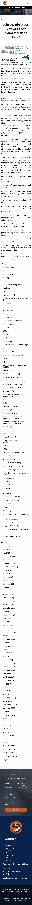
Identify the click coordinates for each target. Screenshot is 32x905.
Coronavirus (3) (8, 267)
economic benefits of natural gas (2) (15, 299)
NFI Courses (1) (8, 391)
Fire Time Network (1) (11, 338)
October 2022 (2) (9, 643)
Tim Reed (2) (8, 445)
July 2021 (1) (7, 684)
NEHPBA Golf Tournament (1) (14, 381)
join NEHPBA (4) (9, 488)
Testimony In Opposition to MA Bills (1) (14, 441)
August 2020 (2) (9, 718)
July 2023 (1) (7, 618)
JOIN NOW (16, 809)
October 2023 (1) (9, 612)
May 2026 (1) (7, 553)
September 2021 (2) (10, 680)
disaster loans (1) (9, 295)
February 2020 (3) (9, 739)
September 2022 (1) (10, 646)
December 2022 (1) (10, 639)
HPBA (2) (6, 348)
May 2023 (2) (8, 625)
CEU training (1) (8, 324)
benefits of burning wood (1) (13, 285)
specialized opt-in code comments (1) (16, 515)
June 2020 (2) (8, 725)
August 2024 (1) (9, 594)
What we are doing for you (14, 858)
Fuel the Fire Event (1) (11, 341)
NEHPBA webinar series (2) (13, 388)
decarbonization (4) (10, 292)
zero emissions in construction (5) (15, 536)
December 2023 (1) (10, 608)
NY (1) (5, 403)
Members (9, 850)
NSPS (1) (6, 278)
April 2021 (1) (7, 694)
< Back (4, 19)
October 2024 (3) (9, 587)
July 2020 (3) (7, 722)
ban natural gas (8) (10, 459)
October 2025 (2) (9, 563)
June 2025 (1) (8, 574)
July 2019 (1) (7, 763)
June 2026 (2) (8, 550)
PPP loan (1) (7, 427)
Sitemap (8, 860)
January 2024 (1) (9, 605)
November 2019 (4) (10, 749)
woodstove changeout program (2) (16, 529)
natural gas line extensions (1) (14, 497)
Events (8, 853)
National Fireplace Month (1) (13, 406)
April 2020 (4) (8, 732)
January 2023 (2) (9, 636)
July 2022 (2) (7, 653)
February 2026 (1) (9, 556)
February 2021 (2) (9, 698)
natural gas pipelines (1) (12, 500)
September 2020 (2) (10, 715)
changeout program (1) (11, 470)
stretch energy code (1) (11, 519)
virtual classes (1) (9, 522)
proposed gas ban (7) (11, 310)
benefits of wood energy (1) (13, 466)
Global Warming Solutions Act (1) (15, 345)
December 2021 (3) (10, 670)
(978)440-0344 (17, 7)
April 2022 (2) (8, 656)
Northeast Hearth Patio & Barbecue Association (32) (13, 417)
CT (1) (5, 331)
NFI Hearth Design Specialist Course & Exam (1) (14, 395)
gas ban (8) (7, 303)
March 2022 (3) (8, 660)
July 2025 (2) (7, 570)
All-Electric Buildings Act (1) (13, 321)
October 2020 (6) (9, 712)
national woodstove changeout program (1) (15, 492)
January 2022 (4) (9, 667)
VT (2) (5, 449)
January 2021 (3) (9, 701)
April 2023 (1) (7, 629)
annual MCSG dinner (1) (12, 456)
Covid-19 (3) (7, 334)
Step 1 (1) (6, 281)
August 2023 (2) (9, 615)
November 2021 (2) (10, 674)
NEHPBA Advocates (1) (11, 374)
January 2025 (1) (9, 581)
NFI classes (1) (8, 271)
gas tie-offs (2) (8, 485)
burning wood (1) (9, 288)
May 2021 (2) (7, 691)
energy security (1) (9, 478)
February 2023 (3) (9, 632)
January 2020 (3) (9, 743)
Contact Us (9, 855)
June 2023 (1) (8, 622)
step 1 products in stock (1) (13, 314)
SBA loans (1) (7, 434)
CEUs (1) (6, 328)
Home (8, 843)
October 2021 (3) (9, 677)
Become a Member (12, 848)
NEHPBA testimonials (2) (12, 384)
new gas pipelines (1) (11, 507)
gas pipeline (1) (8, 482)
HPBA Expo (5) (8, 352)
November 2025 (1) (10, 560)
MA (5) (5, 359)
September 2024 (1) (10, 591)
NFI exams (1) (8, 274)
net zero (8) (7, 504)
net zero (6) (7, 307)
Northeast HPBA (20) (11, 413)
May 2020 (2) (8, 729)
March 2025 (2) (8, 577)
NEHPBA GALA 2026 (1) (11, 377)
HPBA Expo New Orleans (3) (13, 355)
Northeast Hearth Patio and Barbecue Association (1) (13, 422)
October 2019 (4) (9, 753)
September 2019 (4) (10, 756)
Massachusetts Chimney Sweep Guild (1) (15, 366)
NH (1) (5, 400)
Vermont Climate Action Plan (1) (15, 452)
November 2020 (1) (10, 708)
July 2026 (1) (7, 546)
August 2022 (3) (9, 649)
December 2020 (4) (10, 705)
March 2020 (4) (8, 736)
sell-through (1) (8, 511)
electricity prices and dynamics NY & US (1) (16, 474)
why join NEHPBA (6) (11, 526)
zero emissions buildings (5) (13, 533)
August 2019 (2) (8, 760)
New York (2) (7, 410)
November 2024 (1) (10, 584)
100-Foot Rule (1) (9, 317)
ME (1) (5, 362)
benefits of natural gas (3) (12, 463)
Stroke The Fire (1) (9, 437)
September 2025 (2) (10, 567)
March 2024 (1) (8, 598)
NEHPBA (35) (8, 370)
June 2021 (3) (8, 687)
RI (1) (4, 430)
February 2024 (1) (9, 601)
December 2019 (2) (10, 746)
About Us (9, 845)
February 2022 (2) (9, 663)
